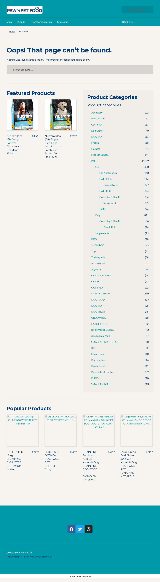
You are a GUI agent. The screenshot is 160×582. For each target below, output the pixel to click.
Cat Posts (96, 124)
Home (12, 31)
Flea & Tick (109, 227)
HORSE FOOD (99, 323)
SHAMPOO (97, 245)
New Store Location (41, 21)
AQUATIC (97, 269)
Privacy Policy (14, 556)
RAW (94, 239)
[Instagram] (88, 529)
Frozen (95, 142)
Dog (97, 215)
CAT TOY (96, 281)
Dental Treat (98, 365)
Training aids (98, 257)
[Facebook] (71, 529)
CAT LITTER (106, 190)
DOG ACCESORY (100, 293)
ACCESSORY (98, 263)
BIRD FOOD (98, 118)
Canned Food (110, 184)
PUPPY (95, 378)
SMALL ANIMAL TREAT (104, 341)
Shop (9, 21)
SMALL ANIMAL (100, 383)
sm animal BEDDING (102, 329)
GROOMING (98, 317)
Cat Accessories (108, 172)
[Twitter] (80, 529)
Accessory (96, 112)
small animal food (100, 335)
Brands (21, 21)
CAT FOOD (105, 178)
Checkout (62, 21)
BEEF (94, 347)
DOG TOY (96, 136)
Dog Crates (97, 130)
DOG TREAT (98, 311)
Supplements (110, 202)
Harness (95, 148)
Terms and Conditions (80, 576)
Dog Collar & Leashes (102, 371)
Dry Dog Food (98, 359)
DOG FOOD (98, 299)
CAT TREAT (98, 287)
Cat (97, 166)
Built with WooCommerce (38, 556)
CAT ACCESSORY (101, 275)
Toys (93, 251)
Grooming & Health (109, 196)
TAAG (102, 208)
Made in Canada (100, 154)
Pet (93, 160)
